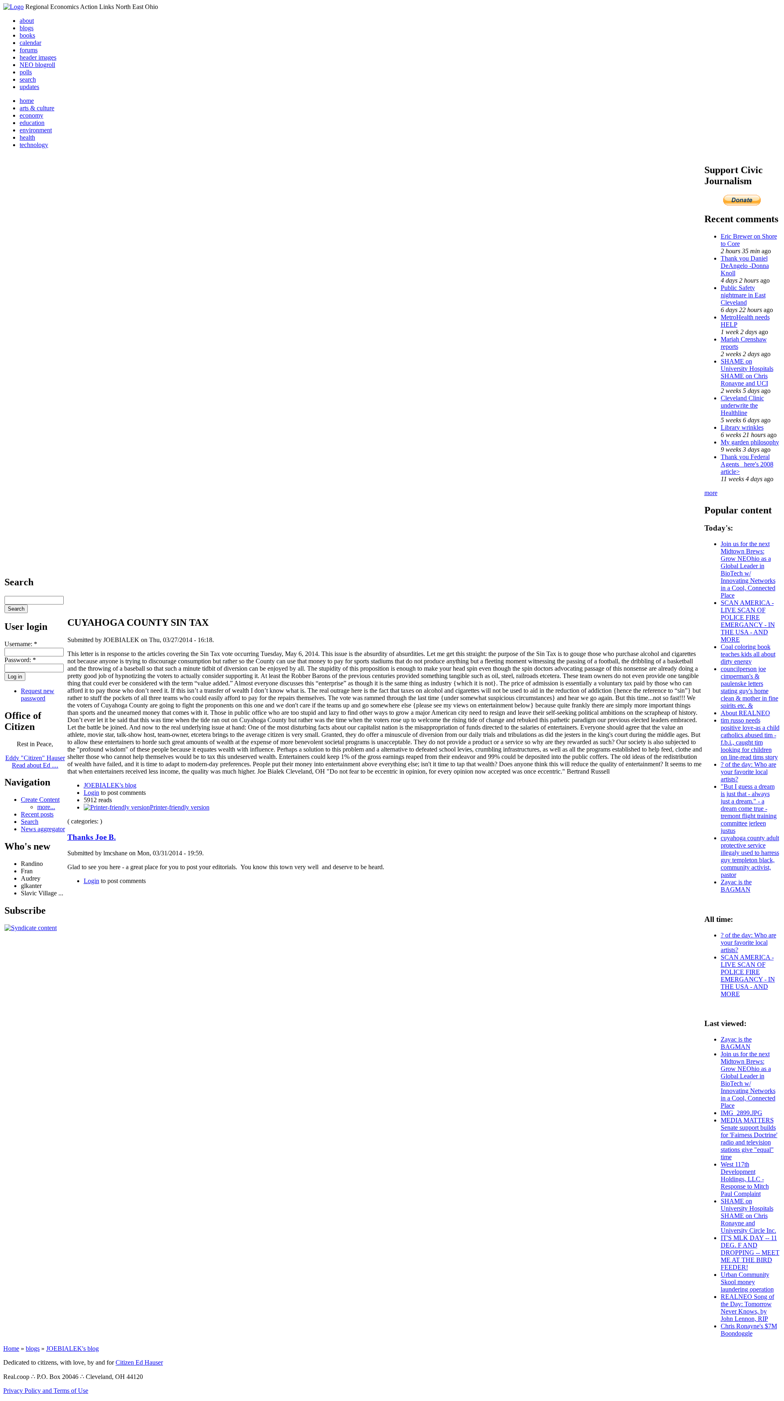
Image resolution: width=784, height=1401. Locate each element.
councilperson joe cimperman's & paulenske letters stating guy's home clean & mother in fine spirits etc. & (749, 687)
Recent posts (37, 814)
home (27, 100)
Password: (20, 659)
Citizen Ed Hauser (139, 1362)
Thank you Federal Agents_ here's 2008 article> (747, 464)
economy (31, 115)
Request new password (37, 694)
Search (29, 821)
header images (38, 57)
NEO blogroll (37, 64)
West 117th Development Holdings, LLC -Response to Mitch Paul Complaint (745, 1179)
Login (91, 792)
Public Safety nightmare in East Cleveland (743, 295)
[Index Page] (13, 6)
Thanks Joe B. (91, 837)
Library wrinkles (742, 427)
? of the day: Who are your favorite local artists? (748, 772)
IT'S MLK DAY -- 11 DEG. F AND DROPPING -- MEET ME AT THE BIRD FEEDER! (750, 1252)
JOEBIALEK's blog (110, 785)
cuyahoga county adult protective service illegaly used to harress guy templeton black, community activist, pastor (750, 856)
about (27, 20)
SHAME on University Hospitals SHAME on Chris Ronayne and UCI (747, 372)
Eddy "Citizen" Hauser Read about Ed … (35, 761)
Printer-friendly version (179, 807)
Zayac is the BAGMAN (736, 886)
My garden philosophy (750, 442)
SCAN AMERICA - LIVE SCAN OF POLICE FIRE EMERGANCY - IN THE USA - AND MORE (748, 621)
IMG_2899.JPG (741, 1112)
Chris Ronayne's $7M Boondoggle (749, 1330)
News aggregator (43, 828)
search (28, 79)
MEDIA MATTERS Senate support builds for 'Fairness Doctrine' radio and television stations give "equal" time (749, 1138)
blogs (26, 28)
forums (29, 50)
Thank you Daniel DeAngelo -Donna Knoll (745, 266)
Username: (20, 643)
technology (34, 144)
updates (29, 86)
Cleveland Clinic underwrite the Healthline (742, 405)
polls (26, 72)
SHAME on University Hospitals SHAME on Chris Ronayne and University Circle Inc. (748, 1216)
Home (11, 1348)
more (710, 492)
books (27, 35)
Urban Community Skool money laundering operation (747, 1282)
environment (36, 130)
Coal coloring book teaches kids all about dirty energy (748, 654)
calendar (30, 42)
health (27, 137)
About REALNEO (745, 712)
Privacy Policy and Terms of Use (45, 1390)
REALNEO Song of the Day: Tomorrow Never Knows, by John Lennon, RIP (747, 1307)
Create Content (40, 799)
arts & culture (37, 108)
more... (46, 806)
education (32, 122)
